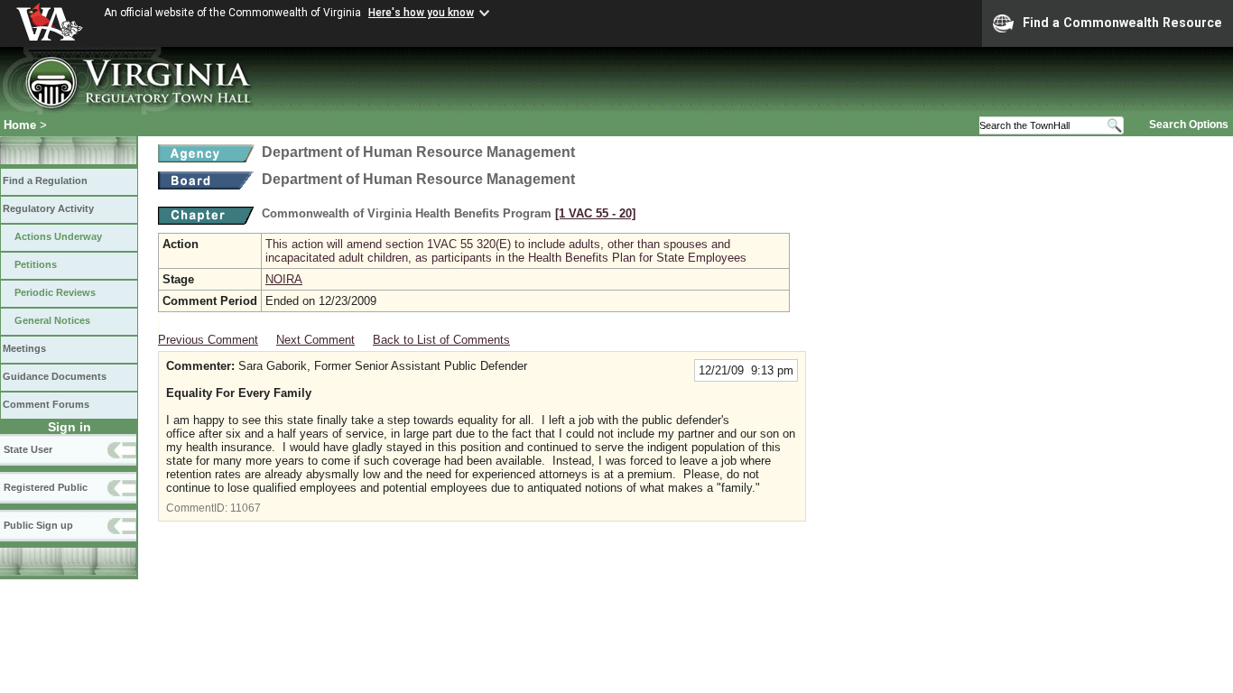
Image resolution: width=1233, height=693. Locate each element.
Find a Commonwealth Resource (1122, 22)
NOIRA (283, 279)
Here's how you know (421, 12)
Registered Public (46, 487)
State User (28, 449)
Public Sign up (38, 525)
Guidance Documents (55, 376)
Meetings (24, 348)
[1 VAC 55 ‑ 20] (595, 213)
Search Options (1188, 124)
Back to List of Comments (441, 339)
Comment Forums (46, 404)
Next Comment (315, 339)
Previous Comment (208, 339)
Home (20, 125)
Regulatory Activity (48, 208)
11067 (245, 508)
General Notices (52, 320)
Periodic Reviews (55, 292)
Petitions (35, 264)
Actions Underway (58, 236)
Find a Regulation (45, 180)
